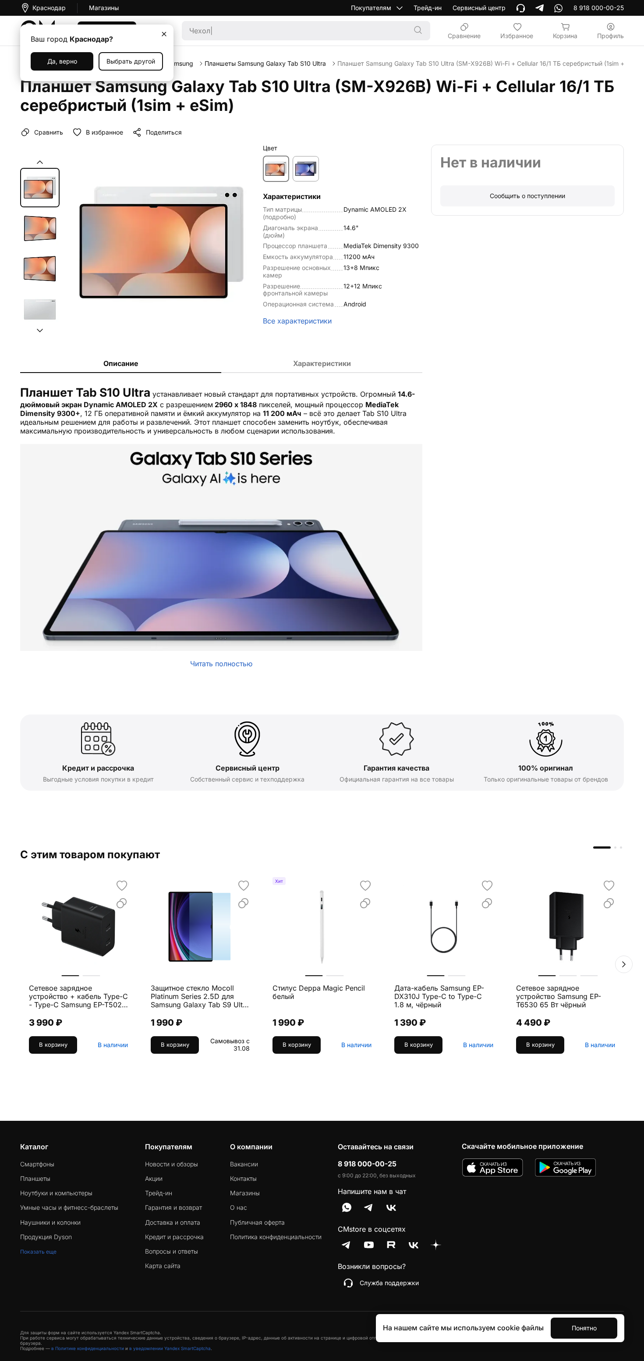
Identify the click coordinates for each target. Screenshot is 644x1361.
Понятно (584, 1328)
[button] (40, 162)
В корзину (53, 1044)
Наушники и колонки (50, 1222)
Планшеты (35, 1178)
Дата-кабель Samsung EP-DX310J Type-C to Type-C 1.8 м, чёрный (439, 996)
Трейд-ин (428, 7)
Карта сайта (162, 1265)
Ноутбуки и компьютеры (56, 1193)
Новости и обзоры (171, 1164)
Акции (154, 1178)
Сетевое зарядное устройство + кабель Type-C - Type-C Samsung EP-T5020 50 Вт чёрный (78, 996)
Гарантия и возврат (173, 1207)
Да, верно (62, 61)
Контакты (243, 1178)
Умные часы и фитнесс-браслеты (69, 1207)
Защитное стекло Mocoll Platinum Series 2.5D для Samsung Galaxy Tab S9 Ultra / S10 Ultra (200, 996)
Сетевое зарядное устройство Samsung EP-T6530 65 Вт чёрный (558, 996)
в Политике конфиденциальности (87, 1348)
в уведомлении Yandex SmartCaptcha (170, 1348)
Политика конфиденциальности (276, 1236)
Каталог (34, 1146)
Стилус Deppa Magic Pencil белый (318, 992)
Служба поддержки (389, 1282)
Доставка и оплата (172, 1222)
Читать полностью (221, 663)
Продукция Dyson (46, 1236)
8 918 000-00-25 (367, 1164)
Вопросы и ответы (171, 1251)
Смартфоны (37, 1164)
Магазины (104, 7)
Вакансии (244, 1164)
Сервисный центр (479, 7)
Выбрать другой (130, 61)
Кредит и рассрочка (174, 1236)
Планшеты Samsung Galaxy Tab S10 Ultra (265, 63)
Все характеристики (297, 321)
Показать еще (38, 1251)
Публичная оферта (257, 1222)
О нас (238, 1207)
